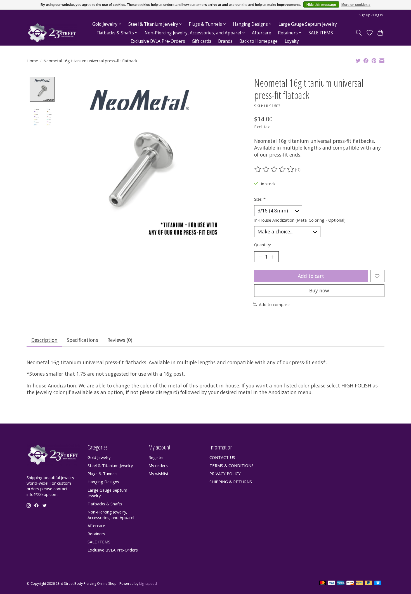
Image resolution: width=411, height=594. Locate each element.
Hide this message (321, 5)
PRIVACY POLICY (225, 473)
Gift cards (201, 41)
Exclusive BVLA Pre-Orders (158, 41)
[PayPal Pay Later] (368, 583)
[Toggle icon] (359, 33)
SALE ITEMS (320, 33)
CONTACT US (222, 457)
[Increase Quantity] (273, 257)
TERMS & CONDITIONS (231, 465)
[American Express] (340, 583)
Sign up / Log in (371, 15)
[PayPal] (359, 583)
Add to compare (274, 304)
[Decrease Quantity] (260, 257)
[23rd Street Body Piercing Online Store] (52, 32)
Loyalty (292, 41)
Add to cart (311, 276)
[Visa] (331, 583)
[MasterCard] (322, 583)
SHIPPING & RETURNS (230, 481)
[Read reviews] (274, 169)
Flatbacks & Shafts (105, 504)
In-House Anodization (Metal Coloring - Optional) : (301, 220)
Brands (225, 41)
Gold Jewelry (99, 457)
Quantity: (262, 244)
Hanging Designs (103, 481)
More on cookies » (355, 5)
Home (32, 60)
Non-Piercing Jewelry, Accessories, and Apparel (111, 514)
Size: (260, 199)
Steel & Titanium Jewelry (110, 465)
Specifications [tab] (82, 340)
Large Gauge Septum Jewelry (307, 24)
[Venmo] (378, 583)
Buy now (319, 290)
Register (156, 457)
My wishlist (158, 473)
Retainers (96, 533)
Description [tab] (44, 340)
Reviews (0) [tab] (119, 340)
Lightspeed (148, 583)
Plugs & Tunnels (102, 473)
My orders (158, 465)
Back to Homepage (258, 41)
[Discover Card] (350, 583)
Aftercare (261, 33)
